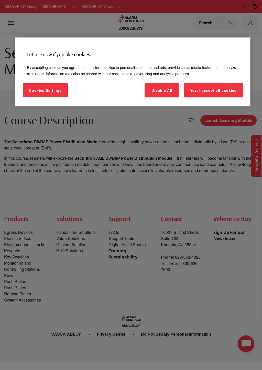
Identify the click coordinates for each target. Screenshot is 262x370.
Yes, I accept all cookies (213, 90)
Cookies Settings (45, 90)
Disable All (161, 90)
